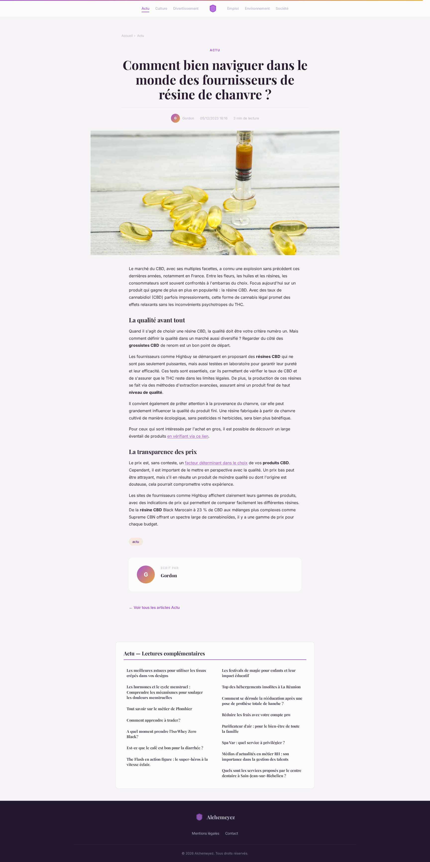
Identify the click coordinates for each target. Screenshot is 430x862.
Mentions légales (205, 833)
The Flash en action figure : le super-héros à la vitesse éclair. (167, 762)
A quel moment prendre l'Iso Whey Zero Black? (161, 734)
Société (282, 8)
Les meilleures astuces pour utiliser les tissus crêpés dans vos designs (166, 673)
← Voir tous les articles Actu (154, 607)
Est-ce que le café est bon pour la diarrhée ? (165, 747)
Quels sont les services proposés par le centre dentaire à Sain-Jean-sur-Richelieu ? (261, 773)
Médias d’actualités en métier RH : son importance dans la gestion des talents (255, 756)
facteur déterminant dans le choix (216, 462)
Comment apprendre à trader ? (153, 720)
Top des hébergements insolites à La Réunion (261, 686)
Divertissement (186, 8)
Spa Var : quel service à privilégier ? (253, 742)
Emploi (233, 8)
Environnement (257, 8)
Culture (161, 8)
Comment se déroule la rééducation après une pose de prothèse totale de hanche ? (262, 701)
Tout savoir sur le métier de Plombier (159, 708)
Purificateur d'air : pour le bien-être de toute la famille (261, 729)
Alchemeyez (221, 816)
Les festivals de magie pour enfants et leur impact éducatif (259, 673)
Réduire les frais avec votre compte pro (256, 714)
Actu (145, 8)
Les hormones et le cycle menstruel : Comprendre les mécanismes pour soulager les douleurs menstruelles (165, 692)
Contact (231, 833)
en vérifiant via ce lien (187, 436)
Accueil (127, 36)
